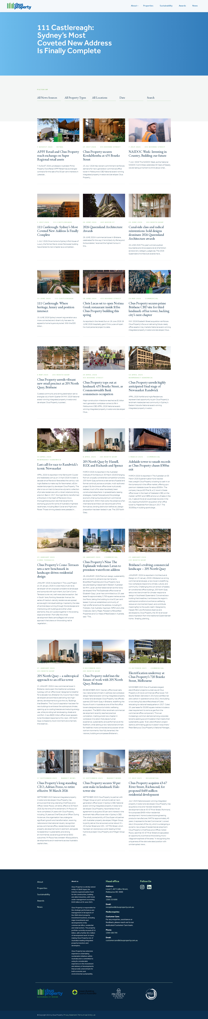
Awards (182, 6)
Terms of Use (82, 1015)
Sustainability (166, 6)
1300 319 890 (111, 900)
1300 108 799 (111, 933)
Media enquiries (112, 912)
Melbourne (110, 892)
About (134, 6)
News (195, 6)
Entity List (92, 1015)
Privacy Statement (70, 1015)
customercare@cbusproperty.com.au (122, 941)
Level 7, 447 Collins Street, (117, 889)
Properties (148, 6)
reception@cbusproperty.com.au (120, 907)
